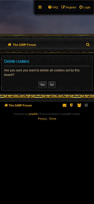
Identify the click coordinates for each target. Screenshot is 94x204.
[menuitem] (84, 7)
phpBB (33, 113)
